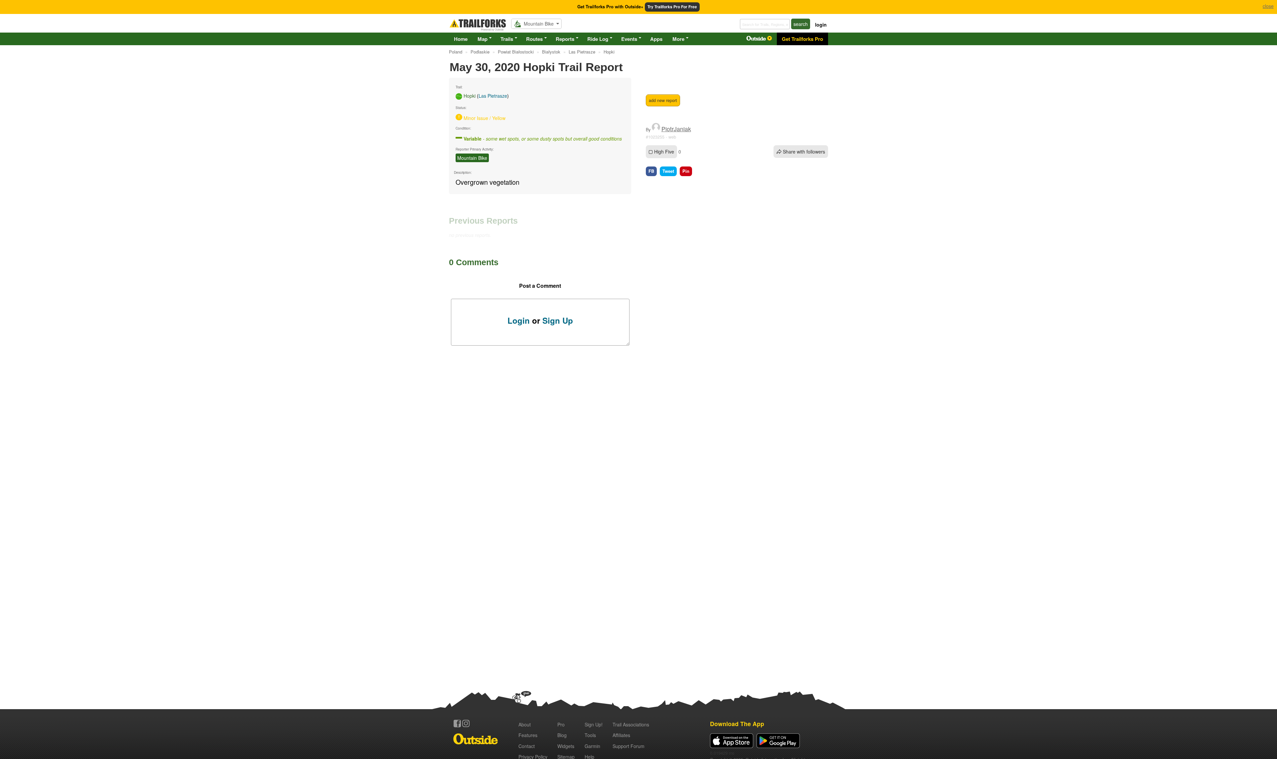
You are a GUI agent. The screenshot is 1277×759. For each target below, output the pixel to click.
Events (629, 39)
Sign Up (557, 320)
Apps (656, 39)
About (524, 724)
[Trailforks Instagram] (466, 723)
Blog (562, 735)
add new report (663, 100)
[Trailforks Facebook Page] (457, 723)
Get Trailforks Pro (802, 39)
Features (527, 735)
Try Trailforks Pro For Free (672, 7)
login (821, 24)
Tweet (668, 171)
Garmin (592, 746)
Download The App (737, 723)
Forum (628, 746)
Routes (534, 39)
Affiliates (621, 735)
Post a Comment (540, 285)
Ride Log (597, 39)
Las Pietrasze (493, 95)
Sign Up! (594, 724)
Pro (561, 724)
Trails (506, 39)
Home (461, 39)
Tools (590, 735)
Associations (631, 724)
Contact (526, 746)
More (678, 39)
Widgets (565, 746)
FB (651, 171)
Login (518, 320)
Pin (685, 171)
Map (483, 39)
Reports (565, 39)
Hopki (470, 95)
